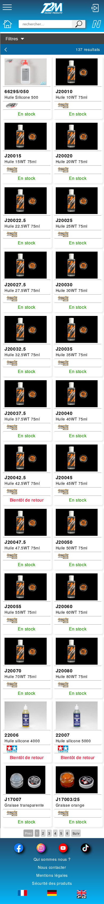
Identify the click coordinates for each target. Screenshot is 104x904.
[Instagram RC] (41, 847)
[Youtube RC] (63, 847)
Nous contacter (52, 867)
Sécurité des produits (52, 883)
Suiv (76, 833)
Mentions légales (52, 875)
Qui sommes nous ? (52, 859)
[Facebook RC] (19, 847)
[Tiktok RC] (85, 847)
